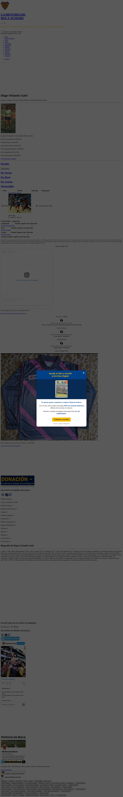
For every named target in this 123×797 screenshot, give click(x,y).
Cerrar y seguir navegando (61, 423)
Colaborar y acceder (61, 419)
